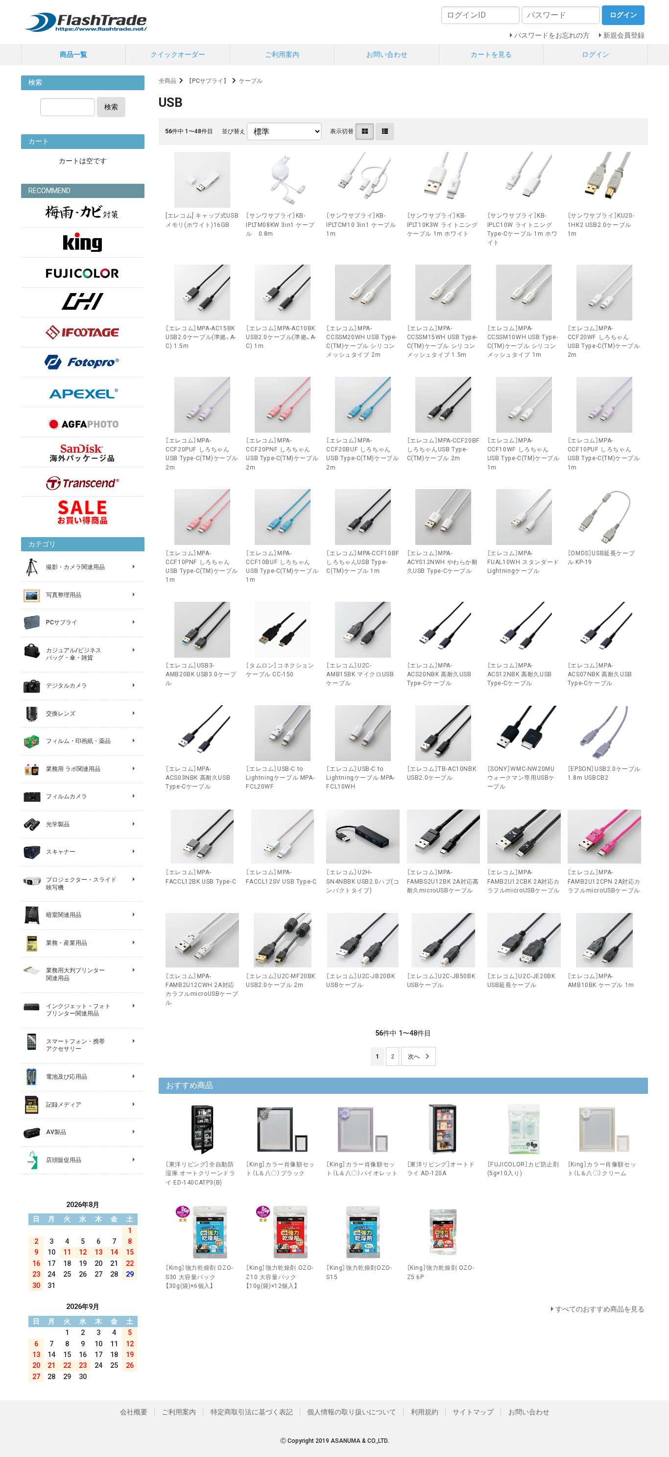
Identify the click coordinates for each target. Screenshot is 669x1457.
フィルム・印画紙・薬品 (78, 741)
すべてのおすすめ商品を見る (600, 1309)
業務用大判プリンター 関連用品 (75, 974)
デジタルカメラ (66, 685)
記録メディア (63, 1104)
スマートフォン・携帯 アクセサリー (75, 1045)
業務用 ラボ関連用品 (73, 769)
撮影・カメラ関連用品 (75, 567)
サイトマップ (473, 1412)
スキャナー (60, 851)
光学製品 (58, 824)
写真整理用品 (63, 595)
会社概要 (133, 1412)
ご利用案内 (282, 54)
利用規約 (424, 1412)
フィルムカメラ (66, 796)
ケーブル (251, 80)
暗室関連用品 (63, 915)
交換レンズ (60, 713)
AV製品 (56, 1132)
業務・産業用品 (66, 942)
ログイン (595, 54)
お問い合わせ (386, 54)
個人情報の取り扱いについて (351, 1412)
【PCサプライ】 (207, 80)
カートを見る (491, 54)
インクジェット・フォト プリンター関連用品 (78, 1010)
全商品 (167, 80)
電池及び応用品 (66, 1076)
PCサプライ (61, 622)
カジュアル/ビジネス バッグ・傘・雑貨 (73, 654)
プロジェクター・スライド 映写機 (81, 883)
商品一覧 (73, 54)
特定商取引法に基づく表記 (252, 1412)
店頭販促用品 (63, 1160)
